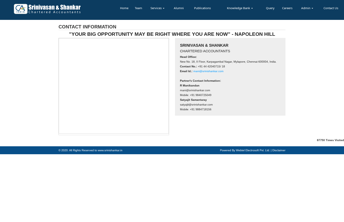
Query (270, 8)
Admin (306, 8)
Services (156, 8)
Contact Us (330, 8)
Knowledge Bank (239, 8)
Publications (202, 8)
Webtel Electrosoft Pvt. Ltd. (253, 150)
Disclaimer (278, 150)
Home (124, 8)
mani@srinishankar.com (208, 71)
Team (138, 8)
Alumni (179, 8)
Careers (287, 8)
